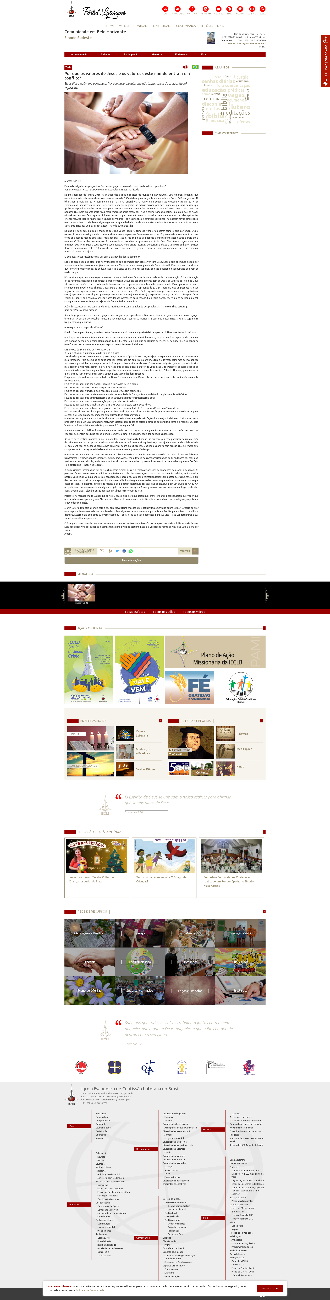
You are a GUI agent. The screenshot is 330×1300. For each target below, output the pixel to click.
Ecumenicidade (103, 1127)
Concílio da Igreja (176, 1223)
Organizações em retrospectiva (245, 1131)
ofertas (227, 76)
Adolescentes (171, 1170)
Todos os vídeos (194, 611)
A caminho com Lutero (241, 1117)
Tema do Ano (104, 1255)
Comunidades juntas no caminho (246, 1124)
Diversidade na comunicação (177, 1131)
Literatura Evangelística (243, 1243)
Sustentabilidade (104, 1220)
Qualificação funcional (108, 1199)
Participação (131, 54)
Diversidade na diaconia (175, 1142)
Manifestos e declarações (110, 1248)
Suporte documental (173, 1252)
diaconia (212, 103)
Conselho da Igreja (177, 1227)
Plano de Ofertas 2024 (243, 1271)
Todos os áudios (164, 611)
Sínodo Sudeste (78, 37)
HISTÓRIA (206, 26)
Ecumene (100, 1164)
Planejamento (104, 1230)
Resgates (234, 1134)
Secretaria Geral (176, 1234)
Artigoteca (237, 1240)
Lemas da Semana (239, 1204)
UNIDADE (142, 26)
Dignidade (101, 1124)
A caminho (235, 1113)
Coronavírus (103, 1238)
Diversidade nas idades (174, 1163)
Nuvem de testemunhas (241, 1127)
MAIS (220, 26)
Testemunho (102, 1234)
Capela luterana (237, 1160)
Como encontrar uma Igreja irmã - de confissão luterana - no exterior (248, 1190)
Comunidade (102, 1117)
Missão (99, 1138)
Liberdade (101, 1134)
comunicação (238, 85)
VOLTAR (185, 551)
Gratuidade (101, 1131)
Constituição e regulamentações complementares (180, 1257)
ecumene (242, 81)
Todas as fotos (135, 611)
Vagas (235, 1229)
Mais (204, 54)
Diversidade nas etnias (174, 1159)
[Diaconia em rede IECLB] (248, 1067)
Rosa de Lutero (237, 1254)
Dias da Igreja (104, 1241)
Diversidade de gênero (174, 1113)
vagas (236, 94)
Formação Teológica (107, 1195)
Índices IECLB (238, 1264)
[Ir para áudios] (186, 67)
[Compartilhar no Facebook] (124, 551)
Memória (157, 54)
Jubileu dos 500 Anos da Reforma (246, 1145)
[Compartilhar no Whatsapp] (131, 550)
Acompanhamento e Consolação (180, 1127)
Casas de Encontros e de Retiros (248, 1184)
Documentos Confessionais (178, 1262)
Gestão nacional (172, 1220)
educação (214, 90)
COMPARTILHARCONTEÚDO (84, 551)
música (218, 86)
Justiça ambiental (106, 1227)
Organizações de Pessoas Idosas (248, 1180)
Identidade (101, 1113)
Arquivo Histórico (239, 1163)
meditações (235, 112)
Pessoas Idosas (172, 1177)
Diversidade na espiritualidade (178, 1145)
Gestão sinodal (171, 1216)
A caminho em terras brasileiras (245, 1120)
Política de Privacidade (241, 1233)
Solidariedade (103, 1202)
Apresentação (79, 54)
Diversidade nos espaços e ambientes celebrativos (176, 1182)
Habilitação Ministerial (108, 1174)
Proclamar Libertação (242, 1247)
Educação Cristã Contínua (110, 1188)
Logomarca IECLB (238, 1211)
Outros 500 (103, 1252)
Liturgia (101, 1156)
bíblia (224, 101)
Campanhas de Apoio (108, 1206)
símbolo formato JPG (242, 1218)
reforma (212, 98)
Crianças (168, 1166)
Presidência (173, 1230)
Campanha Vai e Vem (108, 1209)
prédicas (236, 90)
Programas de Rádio (174, 1138)
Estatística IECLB (240, 1261)
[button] (131, 560)
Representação (172, 1276)
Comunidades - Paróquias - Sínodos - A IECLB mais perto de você (248, 1173)
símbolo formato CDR (242, 1215)
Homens (168, 1117)
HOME (110, 26)
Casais (167, 1152)
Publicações (236, 1236)
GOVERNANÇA (186, 26)
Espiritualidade (103, 1167)
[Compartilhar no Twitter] (117, 551)
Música (100, 1160)
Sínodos (167, 1238)
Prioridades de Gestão (174, 1248)
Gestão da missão (172, 1199)
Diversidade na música (174, 1156)
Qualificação (102, 1185)
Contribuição (103, 1223)
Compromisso (103, 1120)
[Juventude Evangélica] (81, 1067)
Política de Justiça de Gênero (110, 1181)
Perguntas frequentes (242, 1201)
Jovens (168, 1173)
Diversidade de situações (175, 1124)
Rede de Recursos (239, 1250)
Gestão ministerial (177, 1209)
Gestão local (170, 1213)
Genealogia (237, 1225)
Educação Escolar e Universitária (113, 1192)
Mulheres (169, 1120)
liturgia (241, 76)
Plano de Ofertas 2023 (243, 1268)
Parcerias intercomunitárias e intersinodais (111, 1215)
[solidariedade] (126, 132)
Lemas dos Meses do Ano (242, 1208)
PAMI (167, 1245)
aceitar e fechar (270, 1288)
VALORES (125, 26)
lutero (216, 77)
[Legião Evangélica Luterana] (181, 1067)
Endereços (181, 54)
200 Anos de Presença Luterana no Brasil (247, 1140)
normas (207, 93)
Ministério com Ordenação (110, 1178)
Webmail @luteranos (242, 1275)
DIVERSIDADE (162, 26)
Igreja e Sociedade (106, 1245)
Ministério (101, 1171)
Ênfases (105, 54)
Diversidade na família (174, 1149)
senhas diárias (218, 81)
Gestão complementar (175, 1202)
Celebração (101, 1153)
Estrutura (169, 1272)
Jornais (168, 1134)
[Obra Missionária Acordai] (215, 1067)
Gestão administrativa (179, 1206)
